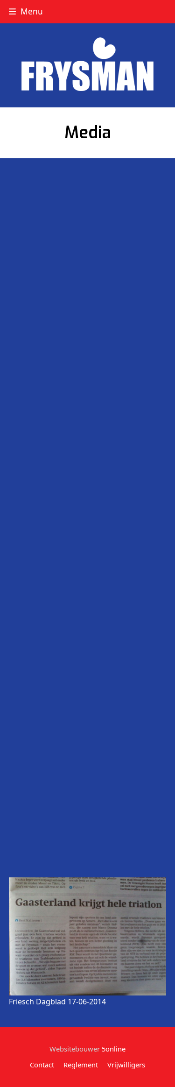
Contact (42, 1064)
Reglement (80, 1064)
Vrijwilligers (126, 1064)
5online (114, 1048)
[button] (26, 11)
